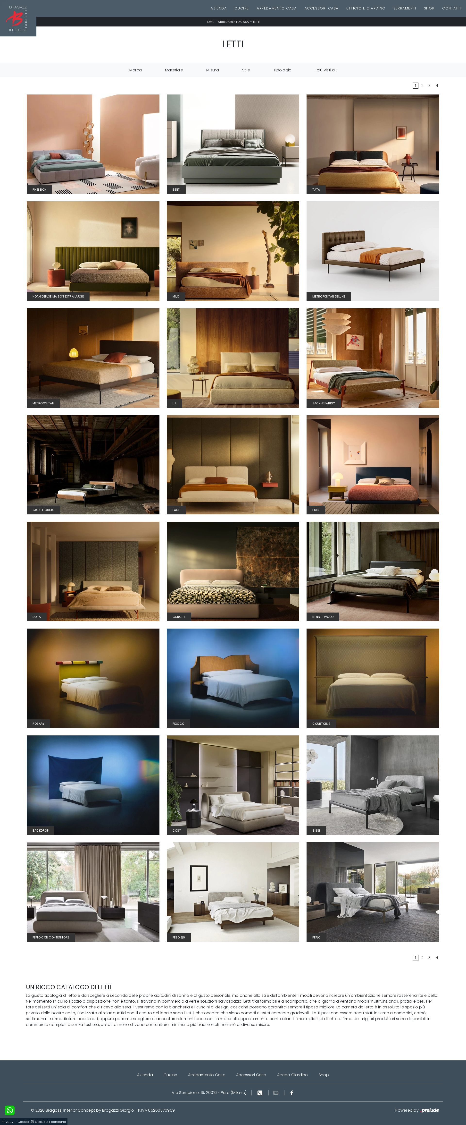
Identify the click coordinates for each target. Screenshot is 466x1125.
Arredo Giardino (292, 1075)
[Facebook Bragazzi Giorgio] (291, 1092)
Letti (256, 22)
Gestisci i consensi (50, 1121)
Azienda (219, 8)
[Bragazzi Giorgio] (18, 18)
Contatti (451, 8)
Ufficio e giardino (366, 8)
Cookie (23, 1121)
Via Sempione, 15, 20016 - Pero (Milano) (209, 1092)
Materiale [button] (174, 70)
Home (210, 22)
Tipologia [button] (282, 70)
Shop (429, 8)
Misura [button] (212, 70)
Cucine (241, 8)
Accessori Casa (322, 8)
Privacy (7, 1121)
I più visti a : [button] (326, 70)
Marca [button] (135, 70)
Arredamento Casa (277, 8)
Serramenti (404, 8)
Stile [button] (246, 70)
